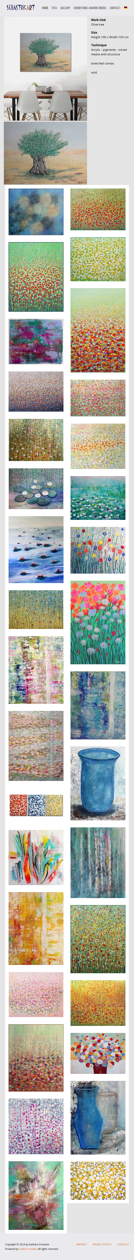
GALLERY (65, 8)
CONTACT (115, 8)
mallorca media (28, 1249)
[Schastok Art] (20, 8)
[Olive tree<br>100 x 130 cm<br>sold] (46, 61)
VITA (54, 8)
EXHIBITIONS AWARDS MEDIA (90, 8)
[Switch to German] (125, 8)
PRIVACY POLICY (101, 1244)
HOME (45, 8)
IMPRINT (81, 1244)
